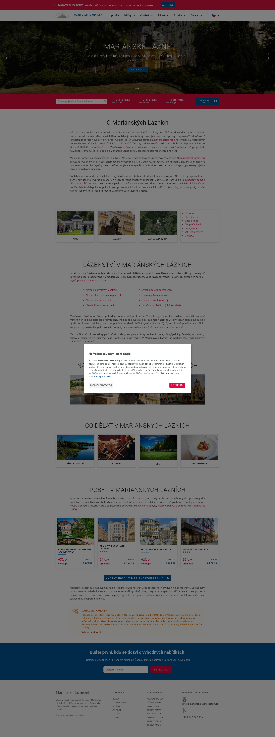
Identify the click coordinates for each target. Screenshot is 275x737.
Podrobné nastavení (101, 385)
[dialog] (137, 368)
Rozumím (177, 385)
